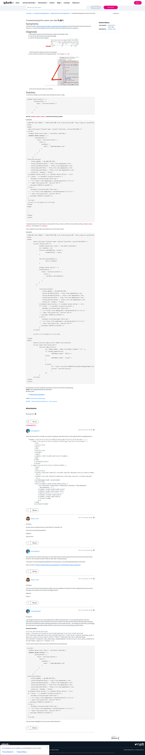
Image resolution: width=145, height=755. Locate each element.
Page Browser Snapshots (36, 394)
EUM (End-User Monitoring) (38, 398)
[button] (93, 430)
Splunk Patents (55, 749)
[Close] (47, 747)
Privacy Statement (7, 752)
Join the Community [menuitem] (28, 3)
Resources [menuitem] (75, 3)
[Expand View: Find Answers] (47, 3)
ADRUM (28, 401)
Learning (28, 13)
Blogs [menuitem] (58, 3)
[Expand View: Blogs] (61, 3)
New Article (111, 7)
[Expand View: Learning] (70, 3)
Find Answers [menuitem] (42, 3)
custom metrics (53, 401)
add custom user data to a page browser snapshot (52, 26)
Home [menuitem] (17, 3)
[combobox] (63, 7)
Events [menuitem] (52, 3)
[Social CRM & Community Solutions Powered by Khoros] (115, 737)
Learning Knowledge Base (41, 13)
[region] (24, 750)
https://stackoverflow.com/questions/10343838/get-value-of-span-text (58, 565)
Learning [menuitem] (66, 3)
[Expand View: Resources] (79, 3)
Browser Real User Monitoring (39, 401)
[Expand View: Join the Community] (35, 3)
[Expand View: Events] (54, 3)
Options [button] (115, 13)
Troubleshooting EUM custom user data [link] (83, 13)
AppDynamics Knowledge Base (60, 13)
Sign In (138, 3)
